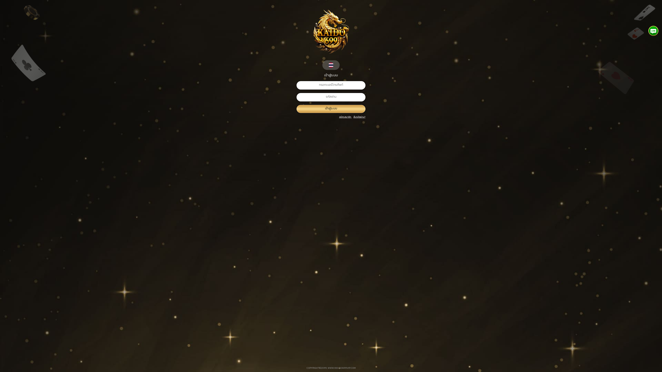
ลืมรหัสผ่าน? (359, 117)
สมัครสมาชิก (345, 117)
